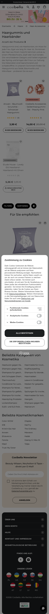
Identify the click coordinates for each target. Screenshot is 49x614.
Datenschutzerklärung (17, 294)
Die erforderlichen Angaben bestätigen (25, 342)
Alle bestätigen (24, 333)
